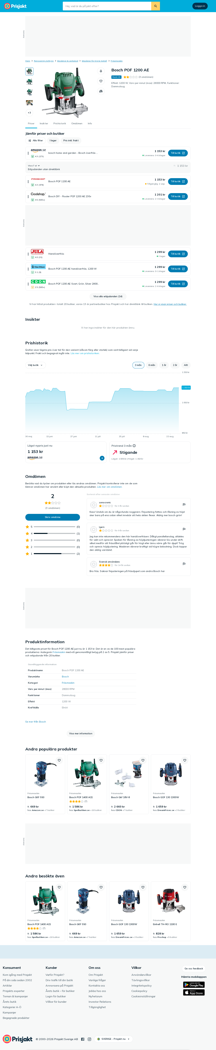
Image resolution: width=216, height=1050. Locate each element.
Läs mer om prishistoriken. (85, 353)
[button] (29, 113)
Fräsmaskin (117, 61)
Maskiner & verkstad (67, 61)
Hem (27, 61)
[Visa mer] (28, 153)
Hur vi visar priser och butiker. (170, 304)
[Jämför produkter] (101, 91)
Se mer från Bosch (35, 721)
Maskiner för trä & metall (94, 61)
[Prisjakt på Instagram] (89, 1039)
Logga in (200, 5)
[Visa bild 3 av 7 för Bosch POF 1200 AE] (29, 92)
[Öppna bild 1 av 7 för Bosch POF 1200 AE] (65, 92)
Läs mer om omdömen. (110, 486)
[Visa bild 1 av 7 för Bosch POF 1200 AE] (29, 71)
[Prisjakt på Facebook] (83, 1039)
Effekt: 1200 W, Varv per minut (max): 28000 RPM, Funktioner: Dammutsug (145, 84)
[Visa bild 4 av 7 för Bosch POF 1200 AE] (29, 103)
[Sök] (155, 6)
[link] (139, 509)
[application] (108, 405)
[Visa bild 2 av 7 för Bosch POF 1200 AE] (29, 82)
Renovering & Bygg (43, 61)
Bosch (65, 676)
